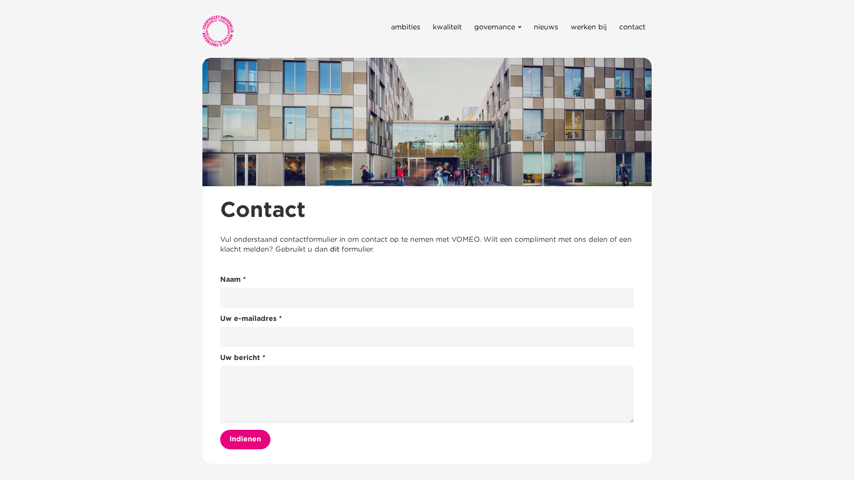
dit (334, 249)
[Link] (218, 31)
